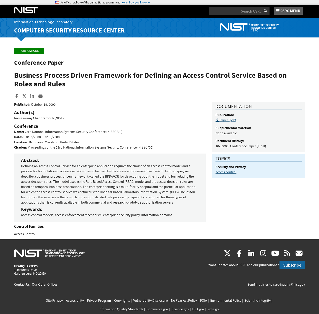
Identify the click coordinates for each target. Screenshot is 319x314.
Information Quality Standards (121, 309)
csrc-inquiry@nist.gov (289, 284)
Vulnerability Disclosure (150, 300)
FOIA (203, 300)
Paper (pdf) (227, 120)
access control (225, 172)
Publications (29, 51)
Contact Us (22, 284)
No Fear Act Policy (184, 300)
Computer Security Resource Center (69, 30)
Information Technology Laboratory (43, 22)
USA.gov (198, 309)
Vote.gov (214, 309)
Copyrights (122, 300)
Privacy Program (99, 300)
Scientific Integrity (257, 300)
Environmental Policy (225, 300)
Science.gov (180, 309)
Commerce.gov (157, 309)
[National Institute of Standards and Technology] (49, 253)
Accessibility (75, 300)
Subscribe (292, 265)
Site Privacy (54, 300)
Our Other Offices (45, 284)
